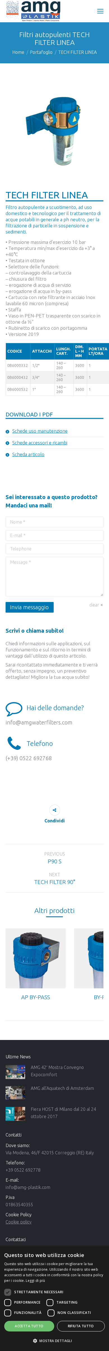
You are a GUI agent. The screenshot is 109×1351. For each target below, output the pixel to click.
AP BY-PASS (35, 997)
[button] (54, 1341)
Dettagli (36, 958)
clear (94, 604)
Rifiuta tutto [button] (81, 1326)
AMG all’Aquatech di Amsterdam (62, 1088)
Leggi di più (35, 1280)
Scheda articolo (28, 454)
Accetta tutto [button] (29, 1326)
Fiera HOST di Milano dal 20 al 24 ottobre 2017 (63, 1113)
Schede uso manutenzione (40, 431)
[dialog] (54, 1298)
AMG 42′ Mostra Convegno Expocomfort (57, 1071)
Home (18, 52)
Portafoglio (41, 52)
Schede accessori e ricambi (39, 442)
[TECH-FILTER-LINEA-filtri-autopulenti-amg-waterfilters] (54, 131)
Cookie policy (19, 1221)
